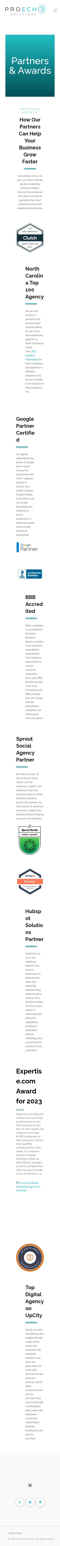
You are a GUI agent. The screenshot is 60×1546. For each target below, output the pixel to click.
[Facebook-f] (19, 1502)
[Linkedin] (40, 1502)
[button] (30, 1485)
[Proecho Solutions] (31, 9)
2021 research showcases (31, 355)
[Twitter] (30, 1502)
